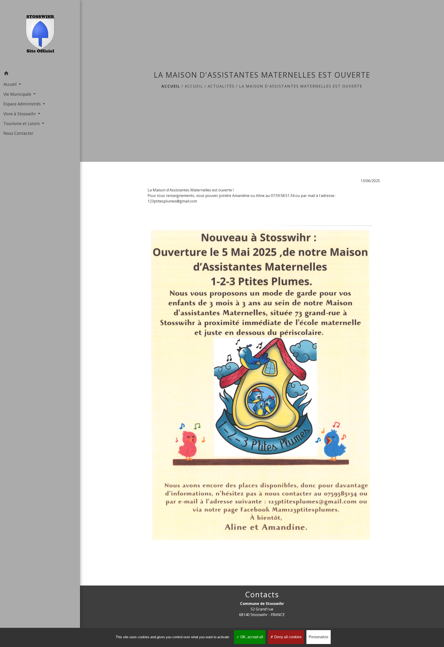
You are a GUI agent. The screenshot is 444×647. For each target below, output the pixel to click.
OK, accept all (251, 637)
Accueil (170, 86)
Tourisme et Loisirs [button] (22, 123)
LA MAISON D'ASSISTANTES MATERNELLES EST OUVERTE (300, 86)
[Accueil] (40, 34)
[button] (40, 74)
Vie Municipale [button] (17, 94)
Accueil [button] (10, 84)
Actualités (221, 86)
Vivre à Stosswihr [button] (20, 114)
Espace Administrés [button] (22, 104)
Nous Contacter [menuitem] (18, 133)
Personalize (318, 637)
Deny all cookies (287, 637)
